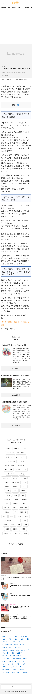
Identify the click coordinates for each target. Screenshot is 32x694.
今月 (7, 482)
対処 (9, 495)
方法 (15, 508)
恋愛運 (25, 499)
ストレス (9, 457)
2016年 (8, 448)
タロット (21, 461)
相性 (5, 516)
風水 (26, 533)
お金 (19, 7)
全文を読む (15, 368)
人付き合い (6, 478)
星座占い (8, 512)
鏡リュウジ (8, 533)
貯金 (13, 525)
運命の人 (15, 529)
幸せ (16, 495)
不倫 (22, 474)
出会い (8, 486)
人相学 (16, 478)
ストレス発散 (11, 461)
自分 (27, 516)
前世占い (16, 486)
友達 (7, 491)
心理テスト (8, 499)
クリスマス (21, 453)
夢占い (15, 491)
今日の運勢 (25, 478)
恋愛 (17, 499)
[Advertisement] (16, 27)
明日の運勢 (24, 508)
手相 (24, 503)
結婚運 (19, 516)
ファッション (22, 465)
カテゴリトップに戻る (16, 544)
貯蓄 (6, 525)
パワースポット (10, 465)
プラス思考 (9, 470)
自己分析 (8, 520)
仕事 (9, 7)
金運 (24, 529)
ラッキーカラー (12, 474)
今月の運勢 (16, 482)
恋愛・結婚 (3, 7)
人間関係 (14, 7)
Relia (16, 691)
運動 (25, 525)
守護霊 (23, 491)
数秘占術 (7, 508)
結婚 (12, 516)
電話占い (17, 533)
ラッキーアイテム (21, 470)
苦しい (17, 520)
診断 (24, 520)
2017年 (17, 448)
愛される (15, 503)
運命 (7, 529)
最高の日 (23, 512)
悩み (7, 503)
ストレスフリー (20, 457)
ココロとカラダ (25, 7)
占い (24, 486)
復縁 (23, 495)
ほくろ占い (10, 453)
